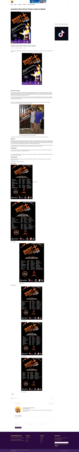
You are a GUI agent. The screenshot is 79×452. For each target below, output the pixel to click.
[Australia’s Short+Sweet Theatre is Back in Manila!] (18, 410)
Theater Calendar (28, 437)
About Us (62, 450)
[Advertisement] (26, 87)
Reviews (27, 441)
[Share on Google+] (15, 398)
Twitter (41, 441)
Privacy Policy (66, 450)
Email (55, 441)
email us (23, 440)
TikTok (41, 442)
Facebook (41, 437)
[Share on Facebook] (13, 398)
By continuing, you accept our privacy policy (61, 444)
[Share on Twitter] (14, 398)
